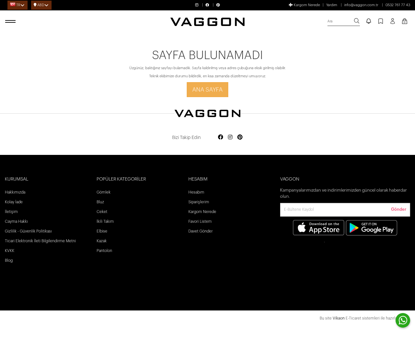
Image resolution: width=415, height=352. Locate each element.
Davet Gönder (200, 231)
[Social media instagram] (230, 137)
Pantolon (104, 251)
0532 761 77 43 (397, 5)
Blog (9, 260)
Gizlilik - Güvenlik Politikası (28, 231)
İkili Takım (105, 221)
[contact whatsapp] (403, 320)
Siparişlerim (198, 202)
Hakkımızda (15, 192)
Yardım (331, 5)
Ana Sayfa (207, 90)
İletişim (11, 212)
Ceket (102, 212)
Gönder (398, 209)
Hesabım (196, 192)
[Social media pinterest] (240, 137)
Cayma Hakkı (16, 221)
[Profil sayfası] (392, 23)
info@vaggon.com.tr (361, 5)
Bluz (100, 202)
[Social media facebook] (220, 137)
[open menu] (11, 21)
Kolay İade (14, 202)
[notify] (368, 22)
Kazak (102, 241)
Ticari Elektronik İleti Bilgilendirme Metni (40, 241)
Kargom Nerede (306, 5)
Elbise (102, 231)
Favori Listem (200, 221)
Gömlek (104, 192)
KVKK (9, 251)
